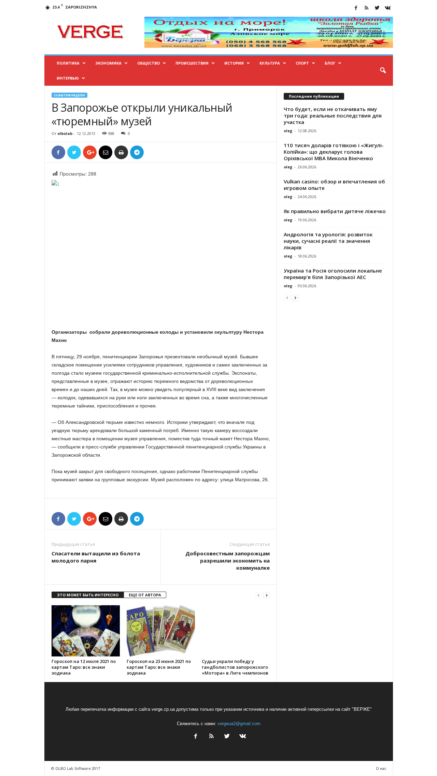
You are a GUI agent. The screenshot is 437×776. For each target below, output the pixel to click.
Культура (269, 63)
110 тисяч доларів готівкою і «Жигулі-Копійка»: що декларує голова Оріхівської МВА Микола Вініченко (334, 152)
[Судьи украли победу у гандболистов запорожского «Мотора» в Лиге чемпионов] (236, 630)
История (234, 63)
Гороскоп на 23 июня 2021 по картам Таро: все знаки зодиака (159, 667)
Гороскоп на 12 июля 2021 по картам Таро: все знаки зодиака (84, 667)
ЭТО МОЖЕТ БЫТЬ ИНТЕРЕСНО (87, 594)
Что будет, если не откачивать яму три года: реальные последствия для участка (333, 115)
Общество (148, 63)
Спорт (302, 63)
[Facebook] (356, 8)
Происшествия (192, 63)
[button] (382, 70)
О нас (381, 768)
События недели (69, 95)
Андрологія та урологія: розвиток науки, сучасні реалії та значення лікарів (328, 241)
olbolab (64, 133)
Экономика (108, 63)
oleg (288, 130)
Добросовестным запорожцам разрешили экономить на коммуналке (227, 560)
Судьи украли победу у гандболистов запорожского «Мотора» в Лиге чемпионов (235, 667)
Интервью (68, 78)
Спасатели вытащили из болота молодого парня (96, 557)
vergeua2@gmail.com (238, 723)
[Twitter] (377, 8)
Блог (330, 63)
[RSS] (367, 8)
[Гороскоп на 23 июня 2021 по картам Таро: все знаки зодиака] (161, 630)
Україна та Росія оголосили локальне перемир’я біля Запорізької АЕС (333, 273)
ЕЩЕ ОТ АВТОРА (145, 594)
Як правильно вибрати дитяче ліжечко (335, 211)
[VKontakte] (388, 8)
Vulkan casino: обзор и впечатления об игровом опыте (334, 184)
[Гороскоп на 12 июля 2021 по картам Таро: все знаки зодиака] (86, 630)
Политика (68, 63)
